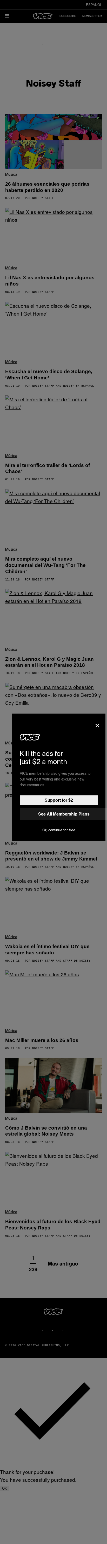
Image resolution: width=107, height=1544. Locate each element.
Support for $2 (59, 800)
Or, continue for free (58, 830)
